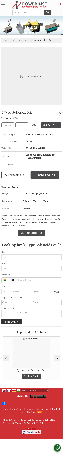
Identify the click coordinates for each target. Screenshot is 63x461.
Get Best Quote (16, 376)
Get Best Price (51, 125)
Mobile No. (6, 275)
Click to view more (8, 165)
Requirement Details (9, 308)
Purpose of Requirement (11, 298)
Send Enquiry (46, 174)
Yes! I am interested (31, 233)
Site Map (31, 412)
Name (3, 252)
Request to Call (16, 174)
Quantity (4, 286)
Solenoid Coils (27, 40)
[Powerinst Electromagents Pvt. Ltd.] (29, 5)
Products (15, 40)
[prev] (6, 358)
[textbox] (28, 12)
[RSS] (39, 412)
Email (3, 263)
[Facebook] (4, 403)
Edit (36, 125)
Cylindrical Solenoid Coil (16, 370)
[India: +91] (5, 280)
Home (6, 40)
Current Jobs (42, 409)
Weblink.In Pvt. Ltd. (35, 423)
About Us (16, 409)
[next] (57, 358)
